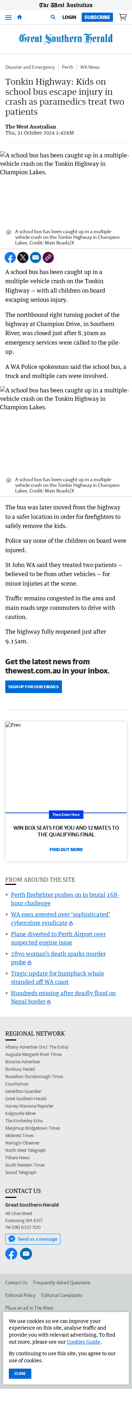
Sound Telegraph (21, 1172)
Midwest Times (19, 1135)
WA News (90, 67)
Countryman (17, 1084)
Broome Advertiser (22, 1061)
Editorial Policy (20, 1295)
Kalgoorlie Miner (20, 1113)
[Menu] (8, 17)
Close (20, 1373)
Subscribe (97, 17)
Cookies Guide (83, 1342)
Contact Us (16, 1282)
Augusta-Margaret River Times (33, 1054)
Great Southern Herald (25, 1098)
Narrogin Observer (22, 1143)
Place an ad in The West (29, 1308)
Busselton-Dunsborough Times (34, 1076)
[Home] (19, 17)
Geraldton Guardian (23, 1091)
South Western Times (25, 1165)
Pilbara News (17, 1157)
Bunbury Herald (20, 1069)
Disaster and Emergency (30, 67)
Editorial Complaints (61, 1295)
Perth (67, 67)
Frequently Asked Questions (61, 1282)
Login (69, 17)
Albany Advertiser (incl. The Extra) (36, 1047)
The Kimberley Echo (24, 1120)
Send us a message (37, 1239)
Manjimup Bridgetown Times (32, 1128)
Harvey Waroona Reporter (29, 1106)
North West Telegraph (25, 1150)
